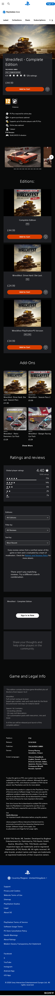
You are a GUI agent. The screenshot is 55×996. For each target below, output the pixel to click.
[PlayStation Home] (27, 3)
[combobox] (27, 517)
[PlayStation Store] (12, 12)
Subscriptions (40, 20)
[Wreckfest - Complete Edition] (23, 157)
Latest (5, 20)
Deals (27, 20)
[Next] (51, 157)
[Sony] (49, 995)
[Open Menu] (3, 4)
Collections (17, 20)
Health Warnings (12, 815)
